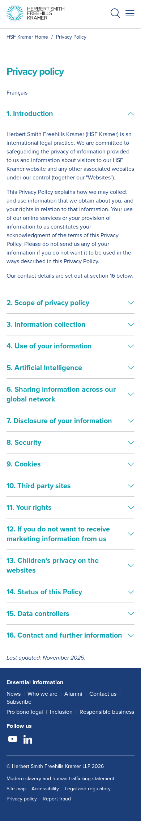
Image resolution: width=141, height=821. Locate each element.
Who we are (42, 694)
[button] (115, 14)
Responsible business (107, 712)
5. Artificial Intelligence (44, 367)
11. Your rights (29, 507)
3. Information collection (46, 324)
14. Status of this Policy (44, 591)
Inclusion (61, 712)
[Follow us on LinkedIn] (28, 740)
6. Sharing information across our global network (61, 394)
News (14, 694)
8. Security (24, 442)
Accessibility (45, 788)
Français (17, 92)
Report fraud (57, 799)
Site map (16, 788)
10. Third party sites (39, 485)
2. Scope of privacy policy (48, 302)
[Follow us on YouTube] (13, 740)
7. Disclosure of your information (59, 420)
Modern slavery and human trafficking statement (60, 778)
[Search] (109, 31)
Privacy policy (22, 799)
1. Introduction (30, 113)
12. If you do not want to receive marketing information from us (58, 534)
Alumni (73, 694)
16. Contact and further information (64, 635)
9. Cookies (24, 464)
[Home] (35, 13)
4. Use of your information (49, 345)
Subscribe (19, 702)
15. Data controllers (38, 613)
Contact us (102, 694)
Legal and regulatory (88, 788)
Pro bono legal (25, 712)
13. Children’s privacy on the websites (53, 565)
